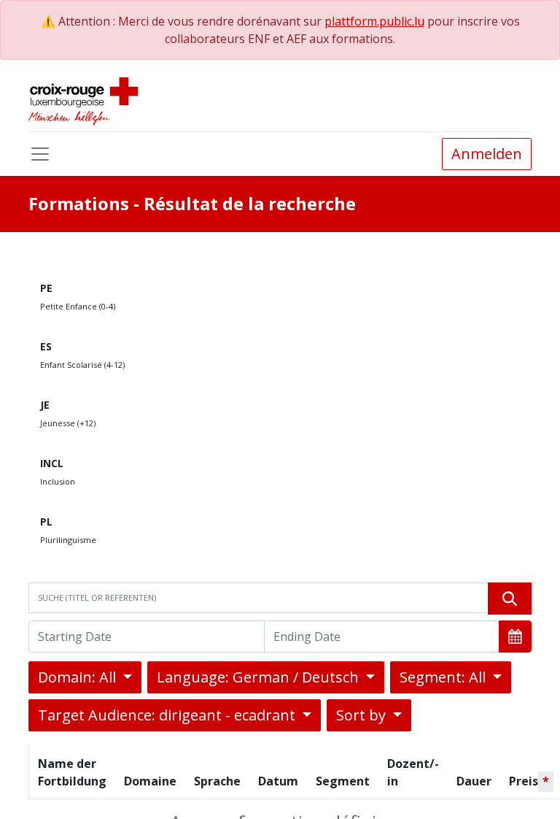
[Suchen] (510, 598)
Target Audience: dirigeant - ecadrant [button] (168, 715)
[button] (515, 636)
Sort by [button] (362, 715)
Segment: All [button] (444, 677)
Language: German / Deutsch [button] (259, 677)
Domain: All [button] (79, 677)
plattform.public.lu (374, 21)
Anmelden (486, 154)
